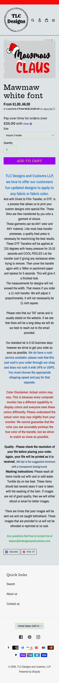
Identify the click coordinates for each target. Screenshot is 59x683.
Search (11, 584)
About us (12, 594)
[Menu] (53, 20)
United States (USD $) (28, 626)
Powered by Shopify (29, 671)
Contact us (13, 603)
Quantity (8, 143)
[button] (29, 108)
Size (6, 128)
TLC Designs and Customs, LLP (34, 666)
